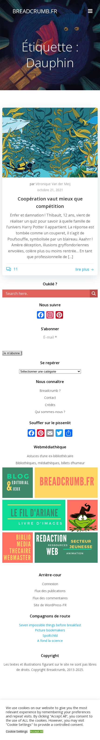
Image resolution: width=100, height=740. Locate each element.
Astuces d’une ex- (40, 456)
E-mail (50, 337)
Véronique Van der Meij (53, 184)
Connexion (50, 584)
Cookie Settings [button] (17, 731)
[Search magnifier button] (94, 293)
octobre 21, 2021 (50, 190)
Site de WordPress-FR (50, 605)
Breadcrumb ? (50, 390)
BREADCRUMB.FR (35, 11)
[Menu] (90, 11)
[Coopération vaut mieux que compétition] (50, 142)
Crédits (50, 405)
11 (15, 269)
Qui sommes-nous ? (50, 412)
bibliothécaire (63, 456)
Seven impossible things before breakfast (50, 625)
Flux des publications (50, 591)
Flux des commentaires (50, 598)
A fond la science (50, 640)
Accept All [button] (36, 731)
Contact (50, 397)
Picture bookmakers (50, 630)
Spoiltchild (50, 635)
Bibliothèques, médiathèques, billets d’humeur (50, 463)
